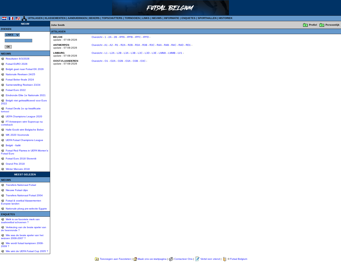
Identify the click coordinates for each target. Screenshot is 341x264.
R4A (159, 45)
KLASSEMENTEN (55, 18)
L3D (147, 53)
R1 (116, 45)
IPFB (130, 37)
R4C (173, 45)
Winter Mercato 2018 (17, 169)
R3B (144, 45)
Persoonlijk (333, 24)
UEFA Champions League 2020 (23, 116)
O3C (143, 61)
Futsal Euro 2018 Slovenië (20, 158)
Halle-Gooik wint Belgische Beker (24, 129)
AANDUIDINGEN (77, 18)
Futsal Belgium (238, 259)
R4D (180, 45)
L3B (133, 53)
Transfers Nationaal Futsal (20, 185)
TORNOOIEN (132, 18)
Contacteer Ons (183, 259)
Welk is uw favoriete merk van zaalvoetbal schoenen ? (20, 221)
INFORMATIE (171, 18)
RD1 (188, 45)
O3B (135, 61)
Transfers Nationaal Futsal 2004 (24, 195)
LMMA (162, 53)
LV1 (180, 53)
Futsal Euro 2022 (15, 90)
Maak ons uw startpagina (152, 259)
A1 (106, 45)
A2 (111, 45)
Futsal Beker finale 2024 (19, 79)
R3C (152, 45)
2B (115, 37)
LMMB (171, 53)
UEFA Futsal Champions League (24, 140)
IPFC (138, 37)
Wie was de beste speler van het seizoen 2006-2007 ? (22, 237)
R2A (123, 45)
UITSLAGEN (35, 18)
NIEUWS (157, 18)
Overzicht (97, 37)
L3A (126, 53)
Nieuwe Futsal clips (16, 190)
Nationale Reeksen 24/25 (20, 74)
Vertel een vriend (210, 259)
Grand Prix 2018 (15, 163)
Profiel (313, 24)
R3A (137, 45)
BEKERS (94, 18)
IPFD (146, 37)
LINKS (146, 18)
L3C (140, 53)
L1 (106, 53)
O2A (113, 61)
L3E (154, 53)
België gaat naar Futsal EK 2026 (24, 69)
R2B (130, 45)
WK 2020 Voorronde (17, 134)
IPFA (122, 37)
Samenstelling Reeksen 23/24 (22, 84)
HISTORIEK (225, 18)
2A (110, 37)
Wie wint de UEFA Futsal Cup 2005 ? (26, 251)
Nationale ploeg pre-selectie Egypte (26, 208)
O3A (128, 61)
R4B (166, 45)
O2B (120, 61)
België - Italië (13, 145)
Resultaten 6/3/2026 (17, 58)
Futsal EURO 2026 (16, 64)
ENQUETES (188, 18)
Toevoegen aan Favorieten (115, 259)
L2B (119, 53)
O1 (106, 61)
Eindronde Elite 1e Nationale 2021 (25, 95)
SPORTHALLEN (207, 18)
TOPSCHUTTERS (112, 18)
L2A (112, 53)
